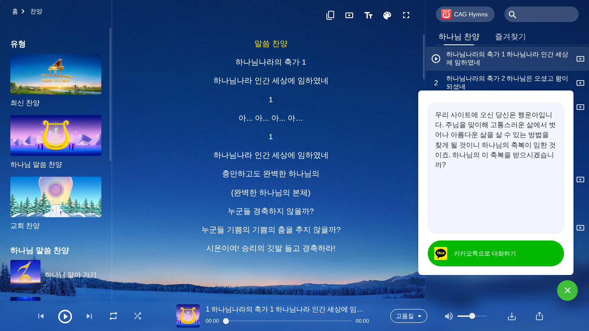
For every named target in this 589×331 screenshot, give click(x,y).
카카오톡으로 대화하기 (485, 253)
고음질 (405, 315)
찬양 (36, 11)
